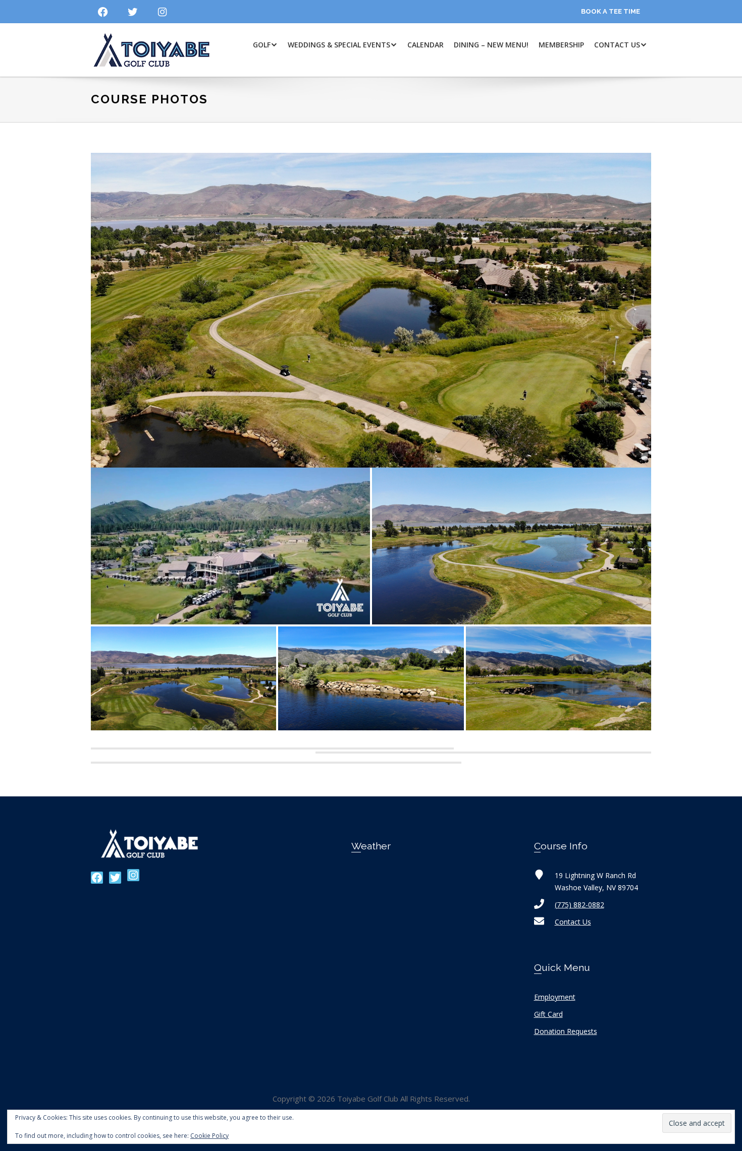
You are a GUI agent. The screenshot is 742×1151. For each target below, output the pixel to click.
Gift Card (548, 1014)
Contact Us (573, 922)
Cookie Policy (209, 1135)
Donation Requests (565, 1031)
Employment (554, 997)
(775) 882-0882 (579, 904)
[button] (230, 546)
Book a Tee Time (610, 11)
